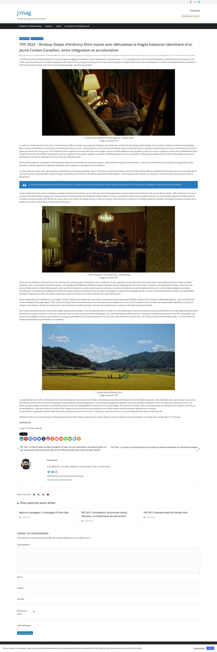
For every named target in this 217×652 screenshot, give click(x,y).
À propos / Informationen (30, 26)
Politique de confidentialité (77, 26)
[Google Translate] (74, 439)
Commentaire (23, 544)
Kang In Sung (145, 55)
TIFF (171, 55)
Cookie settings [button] (199, 648)
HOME (58, 26)
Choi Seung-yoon (86, 55)
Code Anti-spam (24, 625)
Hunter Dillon (129, 55)
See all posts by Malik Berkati (59, 480)
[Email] (70, 439)
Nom (20, 577)
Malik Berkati (40, 55)
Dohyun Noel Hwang (108, 55)
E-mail (20, 588)
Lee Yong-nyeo (154, 55)
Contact (48, 26)
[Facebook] (30, 439)
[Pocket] (57, 439)
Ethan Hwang (120, 55)
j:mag (24, 12)
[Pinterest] (26, 439)
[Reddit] (61, 439)
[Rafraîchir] (34, 611)
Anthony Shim (61, 55)
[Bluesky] (39, 439)
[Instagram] (48, 439)
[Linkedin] (22, 439)
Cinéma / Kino (24, 38)
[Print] (52, 439)
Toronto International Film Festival (184, 55)
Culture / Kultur (37, 38)
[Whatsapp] (66, 439)
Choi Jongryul (76, 55)
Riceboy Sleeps (164, 55)
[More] (79, 439)
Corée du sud (97, 55)
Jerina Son (137, 55)
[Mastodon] (35, 439)
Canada (68, 55)
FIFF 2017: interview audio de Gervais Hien (166, 512)
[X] (44, 439)
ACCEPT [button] (210, 648)
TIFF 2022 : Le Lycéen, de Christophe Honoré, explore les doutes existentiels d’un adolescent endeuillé (154, 448)
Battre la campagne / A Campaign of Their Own (44, 512)
